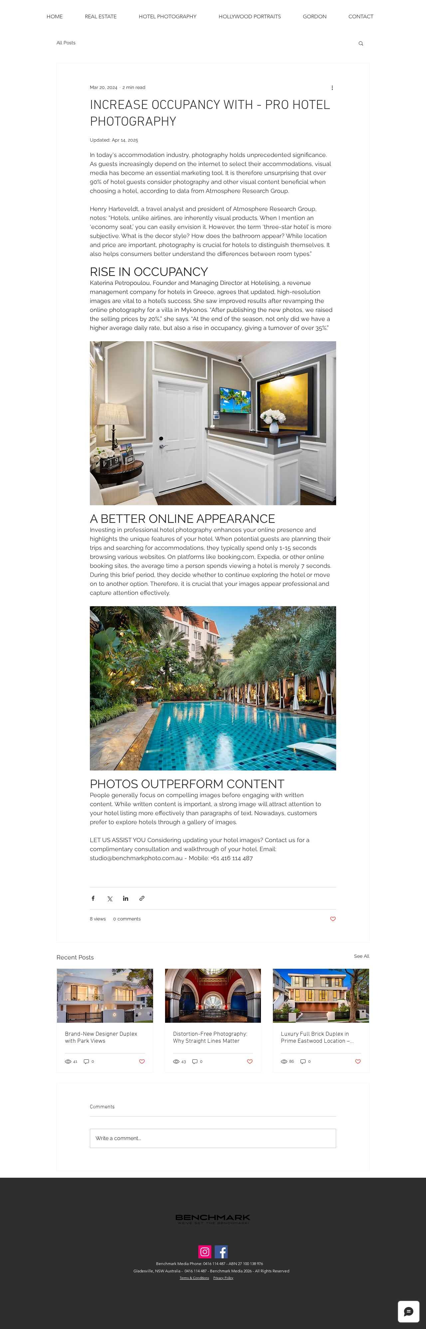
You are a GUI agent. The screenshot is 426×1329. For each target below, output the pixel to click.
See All (361, 956)
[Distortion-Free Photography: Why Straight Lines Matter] (213, 996)
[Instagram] (204, 1251)
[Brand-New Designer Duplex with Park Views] (105, 996)
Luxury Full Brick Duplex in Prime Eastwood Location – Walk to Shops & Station (315, 1038)
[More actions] (332, 87)
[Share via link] (142, 898)
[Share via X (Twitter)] (109, 898)
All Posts (66, 42)
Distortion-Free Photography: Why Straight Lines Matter (210, 1038)
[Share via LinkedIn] (125, 898)
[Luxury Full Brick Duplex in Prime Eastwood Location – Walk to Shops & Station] (321, 996)
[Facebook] (221, 1251)
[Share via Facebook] (93, 898)
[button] (361, 43)
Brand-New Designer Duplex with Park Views (101, 1038)
